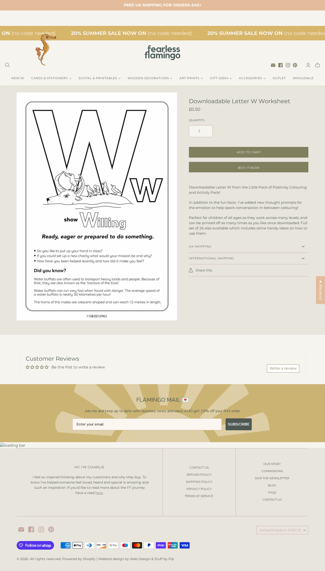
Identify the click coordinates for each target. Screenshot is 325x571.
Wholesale (303, 78)
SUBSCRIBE (238, 424)
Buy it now (249, 167)
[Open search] (7, 65)
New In (17, 78)
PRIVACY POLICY (199, 489)
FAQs (272, 492)
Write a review (283, 368)
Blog (272, 485)
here (99, 493)
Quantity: (197, 120)
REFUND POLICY (199, 474)
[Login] (308, 65)
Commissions (272, 471)
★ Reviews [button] (320, 290)
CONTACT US (199, 467)
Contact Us (272, 499)
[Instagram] (288, 65)
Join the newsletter (272, 478)
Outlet (279, 78)
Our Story (272, 464)
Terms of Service (199, 496)
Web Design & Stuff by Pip (152, 559)
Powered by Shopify (78, 559)
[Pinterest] (295, 65)
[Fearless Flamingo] (162, 52)
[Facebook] (280, 65)
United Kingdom (280, 530)
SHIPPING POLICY (199, 482)
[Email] (273, 65)
